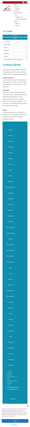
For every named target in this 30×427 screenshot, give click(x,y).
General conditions (12, 381)
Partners (9, 374)
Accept (15, 420)
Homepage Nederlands (13, 387)
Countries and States (21, 19)
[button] (27, 406)
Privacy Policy (14, 424)
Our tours (16, 6)
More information (18, 13)
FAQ (16, 15)
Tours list (17, 8)
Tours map (16, 11)
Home (15, 4)
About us (16, 21)
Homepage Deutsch (12, 389)
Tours (8, 385)
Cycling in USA (19, 17)
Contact (17, 25)
